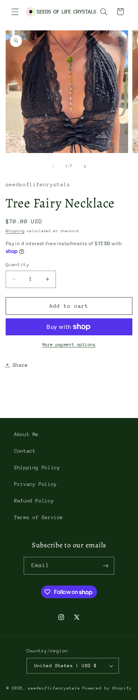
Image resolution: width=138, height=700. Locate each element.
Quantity (17, 264)
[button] (15, 12)
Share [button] (20, 365)
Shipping (15, 231)
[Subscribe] (106, 565)
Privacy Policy (35, 484)
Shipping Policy (37, 467)
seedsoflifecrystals (54, 688)
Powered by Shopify (107, 688)
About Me (26, 434)
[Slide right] (85, 166)
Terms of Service (38, 517)
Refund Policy (34, 501)
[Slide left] (53, 166)
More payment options (69, 344)
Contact (24, 451)
